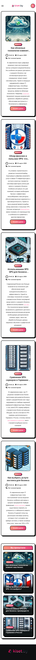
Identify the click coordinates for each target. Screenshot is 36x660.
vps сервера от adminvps (15, 420)
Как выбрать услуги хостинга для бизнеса (18, 479)
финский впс (25, 209)
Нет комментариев (14, 58)
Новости (18, 44)
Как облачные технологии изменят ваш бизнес (18, 50)
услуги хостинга (19, 505)
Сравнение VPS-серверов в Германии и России (18, 380)
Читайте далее (18, 109)
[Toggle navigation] (2, 6)
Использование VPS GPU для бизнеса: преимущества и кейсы (18, 272)
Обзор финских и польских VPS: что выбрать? (18, 158)
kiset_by (11, 55)
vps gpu (26, 305)
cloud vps (26, 94)
